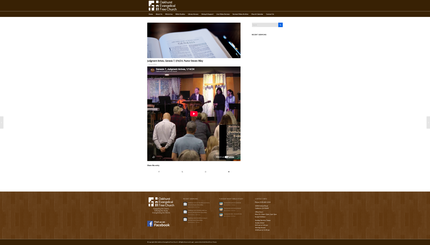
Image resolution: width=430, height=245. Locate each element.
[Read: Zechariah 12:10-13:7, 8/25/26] (221, 204)
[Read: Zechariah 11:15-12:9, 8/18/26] (221, 210)
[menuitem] (150, 14)
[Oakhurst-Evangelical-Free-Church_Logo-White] (162, 5)
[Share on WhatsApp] (205, 172)
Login (192, 242)
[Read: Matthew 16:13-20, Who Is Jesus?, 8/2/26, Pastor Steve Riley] (185, 219)
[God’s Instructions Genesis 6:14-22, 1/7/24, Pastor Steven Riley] (1, 122)
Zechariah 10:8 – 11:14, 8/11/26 (233, 214)
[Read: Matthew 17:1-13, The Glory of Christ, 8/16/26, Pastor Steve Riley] (185, 204)
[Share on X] (182, 172)
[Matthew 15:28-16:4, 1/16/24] (428, 122)
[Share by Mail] (228, 172)
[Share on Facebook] (159, 172)
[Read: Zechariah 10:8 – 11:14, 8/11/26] (221, 215)
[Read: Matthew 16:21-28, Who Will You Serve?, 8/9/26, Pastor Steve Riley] (185, 212)
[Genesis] (194, 40)
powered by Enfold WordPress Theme (206, 242)
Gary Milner (153, 64)
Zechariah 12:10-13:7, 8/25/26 (232, 202)
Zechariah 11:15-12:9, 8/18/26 (232, 208)
